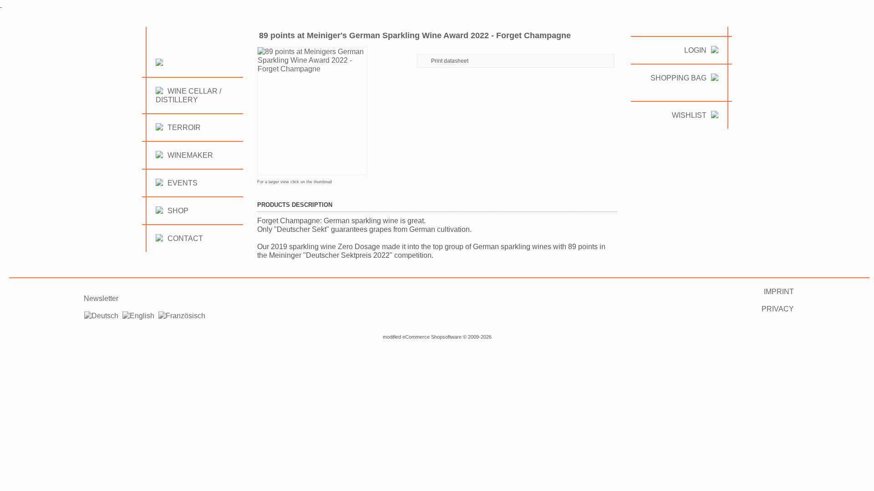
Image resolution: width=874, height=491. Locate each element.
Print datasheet (449, 61)
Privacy (778, 309)
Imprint (779, 292)
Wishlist (689, 115)
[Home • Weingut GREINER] (157, 72)
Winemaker (190, 155)
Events (183, 183)
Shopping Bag (678, 78)
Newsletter (101, 298)
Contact (185, 238)
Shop (178, 211)
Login (695, 50)
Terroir (184, 127)
